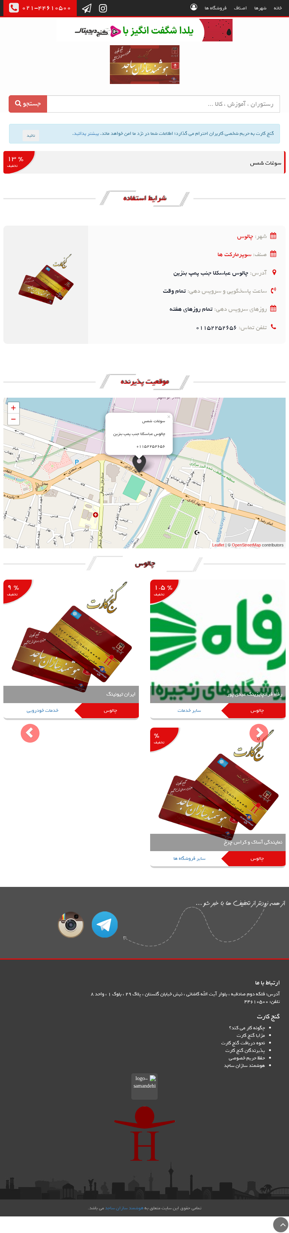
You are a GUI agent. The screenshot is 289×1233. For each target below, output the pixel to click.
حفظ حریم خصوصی (247, 1058)
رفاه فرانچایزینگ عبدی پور (254, 694)
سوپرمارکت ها (234, 254)
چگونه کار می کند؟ (247, 1028)
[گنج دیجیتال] (144, 31)
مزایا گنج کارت (251, 1035)
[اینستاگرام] (103, 9)
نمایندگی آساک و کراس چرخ (253, 842)
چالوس (245, 236)
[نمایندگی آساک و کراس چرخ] (218, 798)
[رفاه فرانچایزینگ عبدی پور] (218, 650)
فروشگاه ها (216, 8)
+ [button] (13, 407)
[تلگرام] (86, 9)
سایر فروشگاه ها (189, 858)
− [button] (13, 419)
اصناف (240, 8)
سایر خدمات (189, 710)
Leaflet (218, 545)
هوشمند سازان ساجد (244, 1066)
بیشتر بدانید (86, 133)
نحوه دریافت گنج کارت (243, 1043)
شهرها (260, 8)
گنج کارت (144, 64)
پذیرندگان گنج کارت (245, 1050)
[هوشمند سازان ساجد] (144, 1133)
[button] (24, 728)
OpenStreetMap (246, 545)
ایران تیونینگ (120, 694)
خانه (278, 8)
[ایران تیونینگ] (71, 650)
